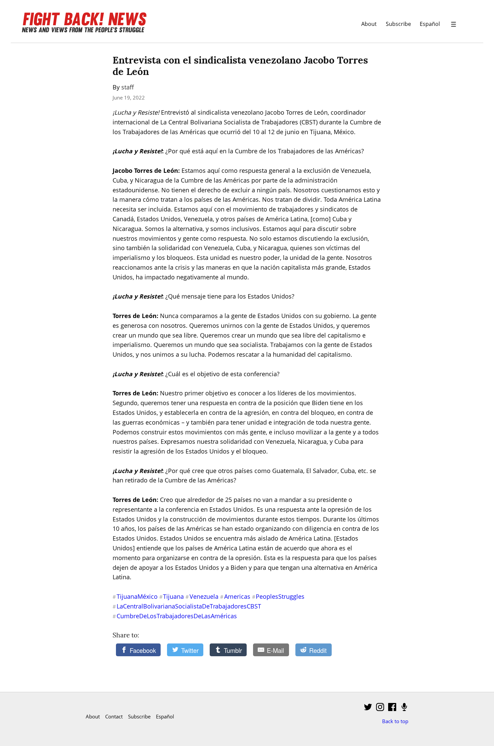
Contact (114, 716)
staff (127, 87)
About (369, 24)
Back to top (395, 721)
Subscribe (398, 24)
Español (430, 24)
